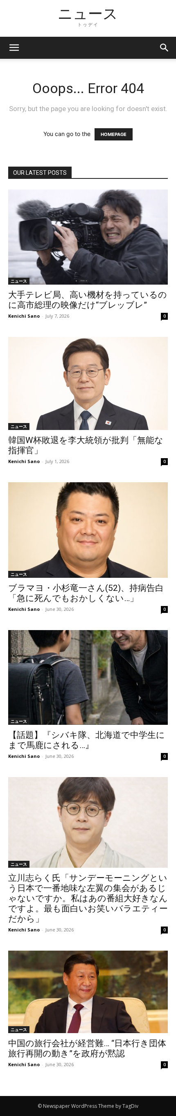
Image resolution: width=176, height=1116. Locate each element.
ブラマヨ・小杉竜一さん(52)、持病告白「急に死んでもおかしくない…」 (86, 593)
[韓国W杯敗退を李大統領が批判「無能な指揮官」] (88, 383)
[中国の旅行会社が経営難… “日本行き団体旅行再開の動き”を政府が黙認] (88, 992)
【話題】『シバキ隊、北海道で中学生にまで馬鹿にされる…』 (86, 740)
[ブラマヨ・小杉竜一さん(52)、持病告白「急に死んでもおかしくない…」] (88, 530)
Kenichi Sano (24, 316)
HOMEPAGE (113, 134)
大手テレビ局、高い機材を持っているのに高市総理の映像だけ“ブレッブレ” (87, 300)
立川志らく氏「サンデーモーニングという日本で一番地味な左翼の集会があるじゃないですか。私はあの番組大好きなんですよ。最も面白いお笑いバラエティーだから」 (88, 898)
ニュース (19, 281)
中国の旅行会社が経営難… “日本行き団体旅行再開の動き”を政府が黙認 (87, 1048)
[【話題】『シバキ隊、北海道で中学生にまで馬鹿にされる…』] (88, 677)
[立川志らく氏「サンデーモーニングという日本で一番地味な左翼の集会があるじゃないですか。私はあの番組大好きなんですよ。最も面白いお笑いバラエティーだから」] (88, 822)
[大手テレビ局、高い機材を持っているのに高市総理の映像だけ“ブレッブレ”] (88, 237)
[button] (164, 48)
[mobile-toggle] (14, 48)
